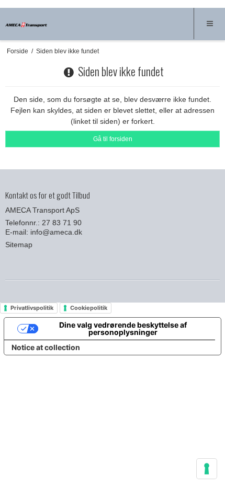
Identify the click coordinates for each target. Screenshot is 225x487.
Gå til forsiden (112, 139)
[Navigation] (209, 23)
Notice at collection (46, 347)
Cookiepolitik (88, 307)
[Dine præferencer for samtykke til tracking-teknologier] (207, 469)
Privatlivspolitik (31, 307)
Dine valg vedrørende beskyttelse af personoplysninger (123, 328)
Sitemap (18, 244)
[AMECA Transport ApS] (26, 25)
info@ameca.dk (56, 232)
